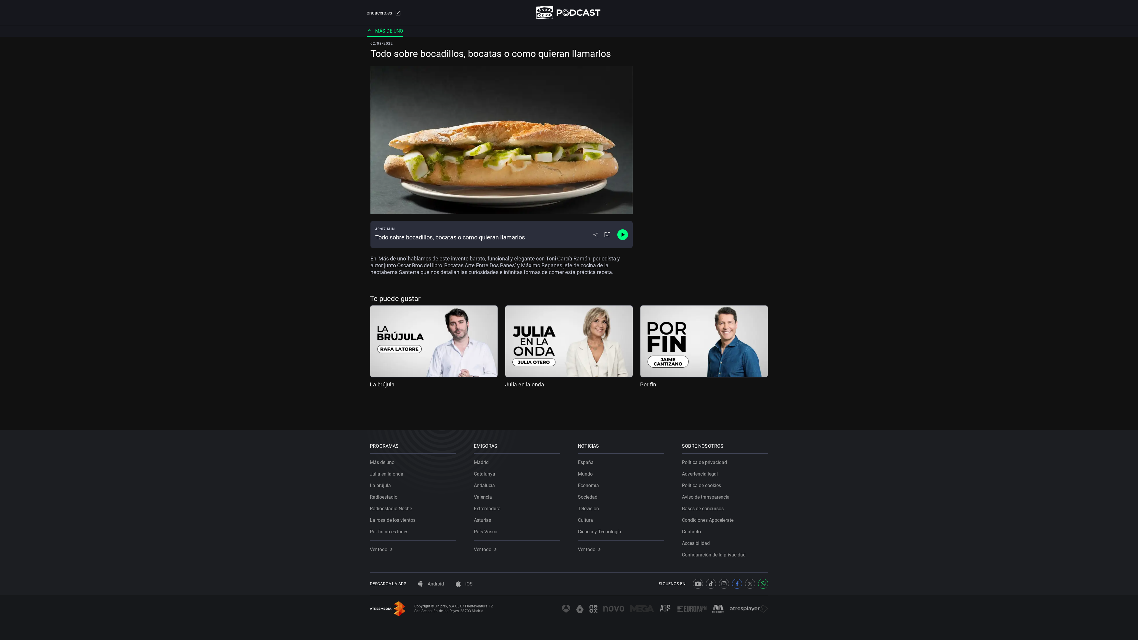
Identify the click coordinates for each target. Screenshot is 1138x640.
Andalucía (484, 485)
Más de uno (389, 31)
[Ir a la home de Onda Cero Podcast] (569, 12)
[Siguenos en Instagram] (724, 584)
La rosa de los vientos (392, 520)
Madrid (481, 462)
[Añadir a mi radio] (607, 235)
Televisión (588, 508)
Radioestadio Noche (391, 508)
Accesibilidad (696, 543)
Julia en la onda (524, 384)
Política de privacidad (704, 462)
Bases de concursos (703, 508)
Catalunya (484, 474)
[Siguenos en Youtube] (698, 584)
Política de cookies (701, 485)
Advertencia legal (700, 474)
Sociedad (587, 497)
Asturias (482, 520)
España (586, 462)
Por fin (648, 384)
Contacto (691, 532)
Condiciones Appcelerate (707, 520)
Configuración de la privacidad (714, 555)
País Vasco (485, 532)
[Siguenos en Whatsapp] (763, 584)
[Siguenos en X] (750, 584)
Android (435, 584)
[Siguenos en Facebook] (737, 584)
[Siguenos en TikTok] (711, 584)
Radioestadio (383, 497)
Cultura (585, 520)
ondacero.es (379, 13)
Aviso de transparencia (706, 497)
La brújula (382, 384)
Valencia (483, 497)
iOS (468, 584)
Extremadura (487, 508)
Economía (588, 485)
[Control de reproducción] (622, 234)
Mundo (585, 474)
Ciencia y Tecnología (599, 532)
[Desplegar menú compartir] (596, 235)
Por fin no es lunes (389, 532)
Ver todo (378, 549)
